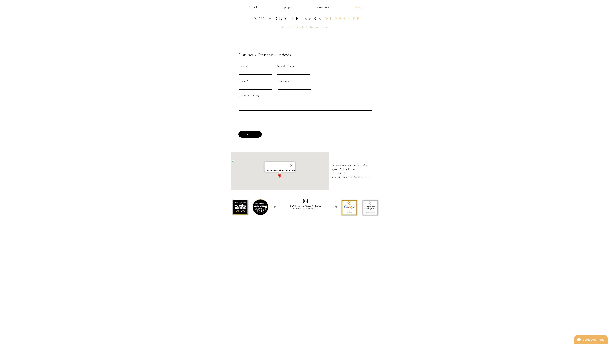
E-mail (242, 80)
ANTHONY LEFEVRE (286, 18)
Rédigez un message (250, 94)
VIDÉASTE (343, 18)
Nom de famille (285, 65)
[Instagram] (305, 201)
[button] (322, 7)
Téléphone (283, 80)
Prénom (243, 65)
